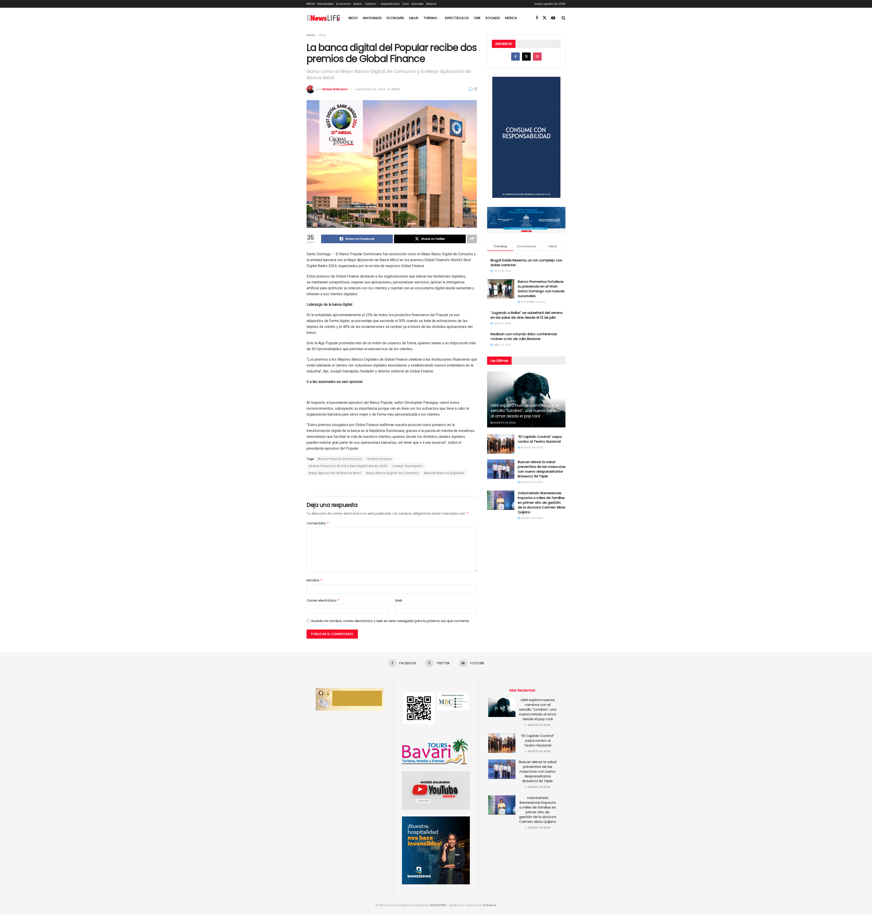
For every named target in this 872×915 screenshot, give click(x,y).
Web (398, 600)
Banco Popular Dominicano (340, 459)
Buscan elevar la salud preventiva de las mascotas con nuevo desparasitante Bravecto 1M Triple (541, 469)
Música (431, 4)
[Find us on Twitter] (545, 18)
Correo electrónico (323, 600)
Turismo (370, 4)
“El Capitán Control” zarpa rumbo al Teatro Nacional (540, 439)
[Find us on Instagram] (537, 56)
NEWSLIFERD (438, 905)
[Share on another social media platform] (472, 239)
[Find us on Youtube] (553, 18)
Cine (405, 4)
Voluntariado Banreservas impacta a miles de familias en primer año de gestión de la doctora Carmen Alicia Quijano (541, 502)
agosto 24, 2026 (504, 422)
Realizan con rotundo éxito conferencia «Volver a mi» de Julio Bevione (523, 336)
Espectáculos (390, 4)
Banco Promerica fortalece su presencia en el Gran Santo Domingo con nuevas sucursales (541, 288)
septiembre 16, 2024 (370, 89)
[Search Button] (563, 18)
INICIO (311, 4)
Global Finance (379, 459)
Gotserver (489, 905)
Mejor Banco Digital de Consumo (392, 473)
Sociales (417, 4)
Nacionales (325, 4)
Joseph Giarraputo (407, 466)
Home (311, 35)
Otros (322, 35)
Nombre (314, 580)
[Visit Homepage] (324, 18)
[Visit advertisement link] (392, 486)
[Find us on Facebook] (537, 18)
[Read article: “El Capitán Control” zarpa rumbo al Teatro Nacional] (500, 444)
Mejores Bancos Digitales (444, 473)
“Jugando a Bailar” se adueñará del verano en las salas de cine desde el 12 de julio (526, 315)
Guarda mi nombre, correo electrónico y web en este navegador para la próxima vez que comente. (390, 621)
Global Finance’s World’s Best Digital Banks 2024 (348, 466)
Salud (357, 4)
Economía (343, 4)
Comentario (318, 523)
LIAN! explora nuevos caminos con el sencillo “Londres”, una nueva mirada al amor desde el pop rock (525, 411)
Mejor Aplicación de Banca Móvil (335, 473)
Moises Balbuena (335, 89)
